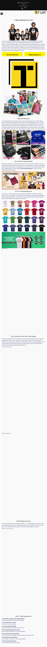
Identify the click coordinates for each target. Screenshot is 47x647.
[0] (25, 9)
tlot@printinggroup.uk (24, 2)
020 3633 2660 (24, 6)
